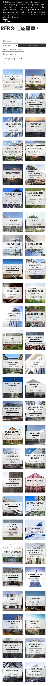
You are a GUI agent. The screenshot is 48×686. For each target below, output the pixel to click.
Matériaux (7, 41)
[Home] (8, 28)
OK (5, 20)
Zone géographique (12, 58)
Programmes (9, 54)
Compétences (9, 45)
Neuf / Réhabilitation (12, 49)
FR (33, 28)
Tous (5, 63)
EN (39, 28)
